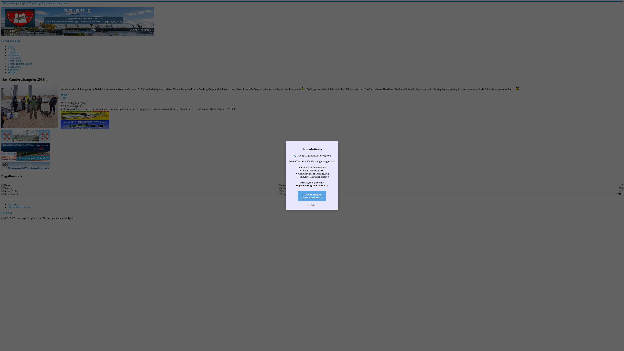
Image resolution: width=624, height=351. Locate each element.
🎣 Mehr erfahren (312, 196)
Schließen (312, 205)
